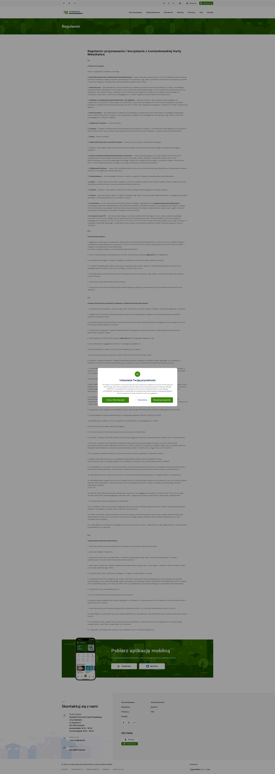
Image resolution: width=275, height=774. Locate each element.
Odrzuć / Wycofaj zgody (115, 400)
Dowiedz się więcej (164, 391)
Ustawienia (142, 400)
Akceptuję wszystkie (162, 400)
